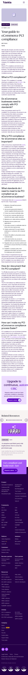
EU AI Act (17, 517)
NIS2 (16, 510)
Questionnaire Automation (18, 485)
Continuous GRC (5, 487)
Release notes (5, 552)
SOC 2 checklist (5, 614)
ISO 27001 (3, 510)
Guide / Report (5, 24)
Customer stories (5, 550)
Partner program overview (5, 559)
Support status (5, 637)
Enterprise (17, 543)
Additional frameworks (20, 532)
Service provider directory (19, 559)
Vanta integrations (5, 539)
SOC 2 (3, 507)
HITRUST (3, 517)
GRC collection (5, 584)
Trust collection (5, 589)
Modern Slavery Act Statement (9, 658)
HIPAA (2, 515)
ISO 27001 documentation (18, 613)
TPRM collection (5, 587)
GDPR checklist (18, 618)
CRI (16, 527)
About (2, 625)
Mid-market (18, 541)
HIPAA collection (5, 600)
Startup (16, 539)
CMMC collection (5, 598)
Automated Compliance (7, 484)
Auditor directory (19, 563)
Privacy (16, 654)
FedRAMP (17, 525)
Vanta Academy (19, 577)
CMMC (3, 527)
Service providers (5, 563)
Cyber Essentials (19, 522)
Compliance (14, 24)
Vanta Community (19, 579)
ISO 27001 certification (7, 617)
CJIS (16, 507)
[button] (23, 2)
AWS (16, 568)
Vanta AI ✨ (4, 541)
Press (2, 630)
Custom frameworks (20, 529)
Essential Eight (18, 520)
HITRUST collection (6, 591)
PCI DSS (20, 82)
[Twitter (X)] (6, 649)
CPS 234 (17, 515)
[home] (7, 2)
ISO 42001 (3, 525)
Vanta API (3, 543)
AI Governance (18, 498)
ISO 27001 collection (6, 579)
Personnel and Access (20, 493)
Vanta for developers (20, 582)
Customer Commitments (20, 496)
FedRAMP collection (6, 605)
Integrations (18, 565)
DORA (16, 512)
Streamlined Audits (6, 493)
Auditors (3, 565)
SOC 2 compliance (6, 612)
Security (3, 632)
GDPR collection (5, 603)
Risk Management (19, 488)
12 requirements (18, 200)
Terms (11, 654)
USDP (2, 520)
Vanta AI (17, 501)
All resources (4, 574)
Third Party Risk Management (5, 490)
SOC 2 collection (5, 577)
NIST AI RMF (4, 522)
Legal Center (4, 654)
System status (4, 635)
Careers (3, 627)
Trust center (4, 640)
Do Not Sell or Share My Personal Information (12, 656)
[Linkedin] (2, 649)
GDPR (23, 145)
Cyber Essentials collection (5, 595)
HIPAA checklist (18, 616)
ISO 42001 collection (6, 582)
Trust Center (18, 491)
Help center (18, 574)
